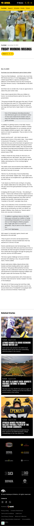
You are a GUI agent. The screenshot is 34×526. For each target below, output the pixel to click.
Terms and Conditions (7, 513)
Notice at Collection (20, 516)
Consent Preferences (17, 510)
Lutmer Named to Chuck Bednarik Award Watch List (16, 343)
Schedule (16, 8)
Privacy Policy (5, 510)
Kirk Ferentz (22, 78)
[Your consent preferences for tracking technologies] (2, 523)
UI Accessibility (26, 519)
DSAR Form (19, 513)
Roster (23, 8)
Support (10, 8)
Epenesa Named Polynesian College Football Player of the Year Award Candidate (15, 425)
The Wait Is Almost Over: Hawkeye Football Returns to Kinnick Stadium (16, 383)
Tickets (28, 8)
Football (3, 45)
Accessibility (4, 522)
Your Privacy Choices (7, 516)
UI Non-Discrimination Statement (10, 519)
